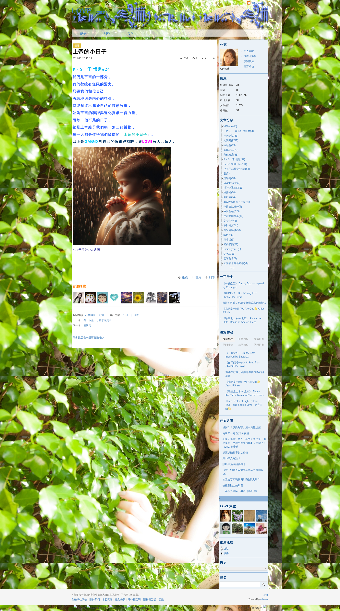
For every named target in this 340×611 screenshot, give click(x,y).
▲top (265, 594)
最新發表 (228, 338)
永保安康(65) (231, 154)
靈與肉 (87, 325)
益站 (226, 548)
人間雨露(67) (231, 140)
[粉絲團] (75, 606)
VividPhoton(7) (232, 183)
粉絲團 (81, 607)
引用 (198, 277)
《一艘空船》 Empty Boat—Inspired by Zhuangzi (243, 285)
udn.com (264, 599)
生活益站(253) (231, 211)
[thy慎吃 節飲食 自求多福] (138, 297)
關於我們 (95, 599)
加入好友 (249, 51)
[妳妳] (174, 297)
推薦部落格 (250, 56)
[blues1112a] (126, 297)
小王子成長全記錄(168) (237, 168)
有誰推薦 (79, 286)
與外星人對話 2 (231, 458)
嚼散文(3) (229, 234)
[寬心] (102, 297)
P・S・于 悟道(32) (234, 159)
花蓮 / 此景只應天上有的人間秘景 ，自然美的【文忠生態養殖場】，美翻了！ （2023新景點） (245, 443)
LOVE (82, 11)
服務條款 (120, 599)
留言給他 (249, 66)
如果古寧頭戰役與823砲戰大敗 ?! (241, 479)
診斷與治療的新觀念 (234, 464)
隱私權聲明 (149, 599)
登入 (240, 607)
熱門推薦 (259, 344)
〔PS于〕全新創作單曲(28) (239, 131)
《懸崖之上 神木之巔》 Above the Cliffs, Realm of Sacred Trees (242, 320)
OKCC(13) (229, 253)
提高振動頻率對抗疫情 (235, 452)
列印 (212, 277)
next (232, 268)
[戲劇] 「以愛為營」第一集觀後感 (242, 427)
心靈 (101, 315)
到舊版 (101, 12)
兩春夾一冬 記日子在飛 (236, 433)
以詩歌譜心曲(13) (233, 187)
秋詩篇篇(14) (231, 225)
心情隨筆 (90, 315)
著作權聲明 (134, 599)
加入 (247, 607)
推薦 (185, 277)
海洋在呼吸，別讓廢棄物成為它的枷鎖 (244, 302)
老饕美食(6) (230, 258)
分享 (131, 33)
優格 (226, 553)
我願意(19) (230, 145)
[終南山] (90, 297)
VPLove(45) (230, 126)
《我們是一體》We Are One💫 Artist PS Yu (243, 310)
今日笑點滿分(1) (233, 206)
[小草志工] (114, 297)
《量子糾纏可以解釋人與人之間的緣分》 (243, 471)
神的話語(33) (231, 135)
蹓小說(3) (229, 239)
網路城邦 (257, 607)
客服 (161, 599)
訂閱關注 (249, 61)
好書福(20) (230, 192)
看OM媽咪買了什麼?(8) (237, 201)
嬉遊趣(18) (230, 178)
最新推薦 (259, 338)
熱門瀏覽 (228, 344)
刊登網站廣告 (79, 599)
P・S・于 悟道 (131, 315)
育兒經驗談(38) (232, 230)
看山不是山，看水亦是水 (97, 320)
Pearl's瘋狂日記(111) (235, 164)
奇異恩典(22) (231, 149)
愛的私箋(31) (231, 244)
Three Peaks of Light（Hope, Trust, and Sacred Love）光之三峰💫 (243, 405)
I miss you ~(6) (232, 249)
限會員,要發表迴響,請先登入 (88, 337)
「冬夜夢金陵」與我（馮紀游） (240, 491)
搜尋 (263, 584)
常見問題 (107, 599)
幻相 (107, 33)
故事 (83, 33)
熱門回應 (243, 344)
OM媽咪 (224, 68)
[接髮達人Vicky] (78, 297)
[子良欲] (150, 297)
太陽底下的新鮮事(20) (236, 263)
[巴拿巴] (162, 297)
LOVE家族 (228, 506)
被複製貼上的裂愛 (233, 485)
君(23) (227, 173)
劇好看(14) (230, 197)
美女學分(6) (230, 220)
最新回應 (243, 338)
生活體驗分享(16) (233, 216)
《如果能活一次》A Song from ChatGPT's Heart (240, 295)
